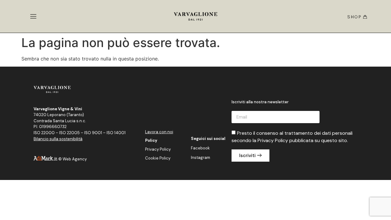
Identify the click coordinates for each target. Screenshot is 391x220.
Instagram (200, 157)
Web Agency (75, 159)
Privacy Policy (158, 149)
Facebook (200, 148)
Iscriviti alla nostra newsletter (260, 102)
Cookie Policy (157, 158)
